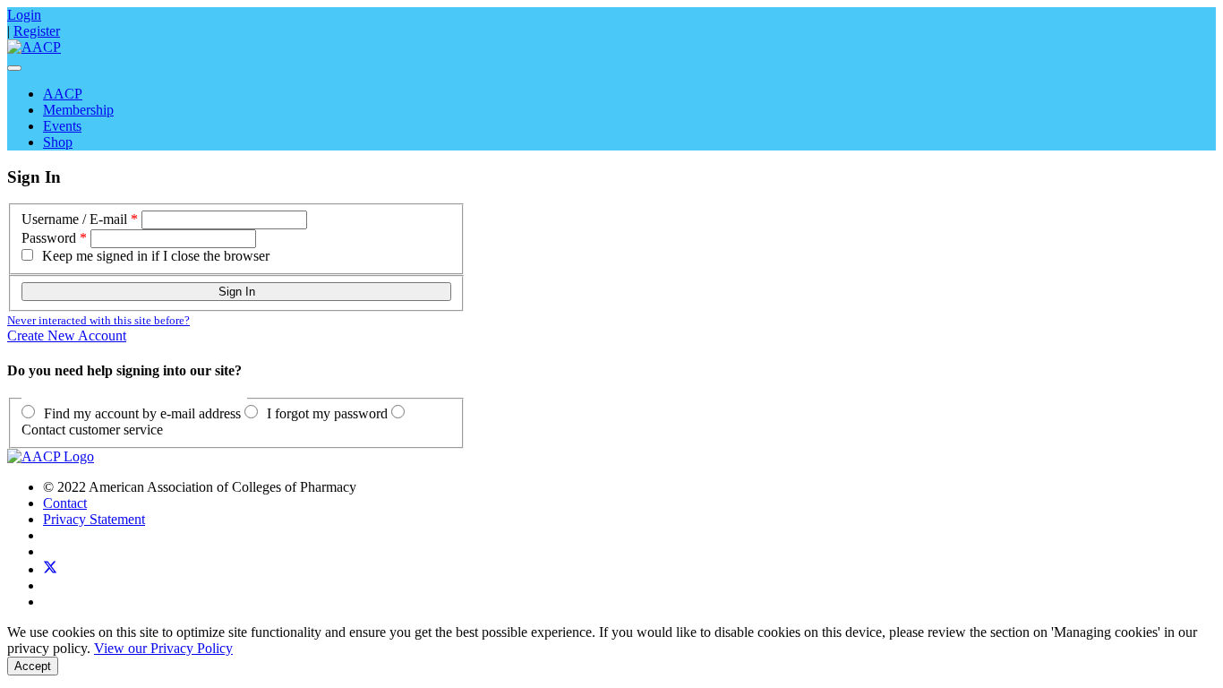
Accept (32, 666)
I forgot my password (327, 413)
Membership (78, 109)
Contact (65, 503)
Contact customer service (92, 429)
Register (36, 31)
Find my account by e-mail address (142, 413)
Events (62, 125)
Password (48, 237)
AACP (62, 93)
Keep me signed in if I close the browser (155, 255)
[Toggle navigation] (14, 68)
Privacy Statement (94, 519)
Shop (58, 142)
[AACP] (34, 47)
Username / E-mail (74, 219)
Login (24, 14)
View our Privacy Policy (163, 648)
